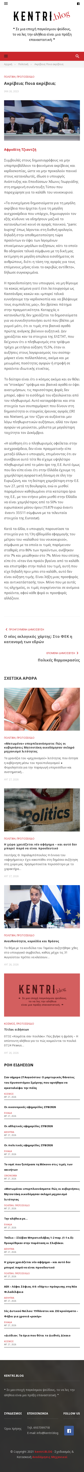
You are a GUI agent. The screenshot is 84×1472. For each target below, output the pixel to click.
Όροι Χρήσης (13, 1429)
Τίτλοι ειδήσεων (16, 1029)
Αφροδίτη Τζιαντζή (20, 149)
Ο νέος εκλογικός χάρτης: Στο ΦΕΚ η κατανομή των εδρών (38, 639)
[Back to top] (72, 1460)
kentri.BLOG (43, 1452)
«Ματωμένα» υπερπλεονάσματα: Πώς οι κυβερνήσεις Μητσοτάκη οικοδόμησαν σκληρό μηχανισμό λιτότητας (39, 747)
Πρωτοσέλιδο (25, 76)
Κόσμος (9, 1023)
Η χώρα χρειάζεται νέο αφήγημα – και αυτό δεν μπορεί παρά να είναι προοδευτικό (40, 846)
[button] (6, 3)
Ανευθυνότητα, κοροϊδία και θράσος (31, 941)
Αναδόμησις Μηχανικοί (49, 1457)
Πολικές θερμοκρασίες (59, 660)
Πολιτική (9, 76)
